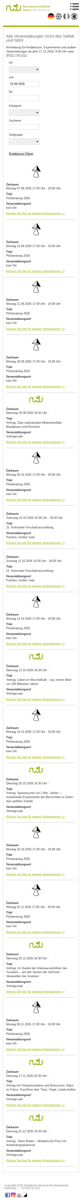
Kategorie (15, 105)
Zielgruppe (16, 134)
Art (11, 62)
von (11, 77)
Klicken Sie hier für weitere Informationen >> (35, 213)
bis (11, 91)
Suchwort (15, 120)
